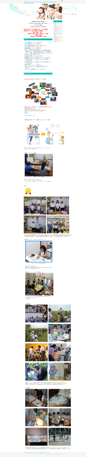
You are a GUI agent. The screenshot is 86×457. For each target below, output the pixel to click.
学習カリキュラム (56, 28)
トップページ (56, 21)
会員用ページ (56, 39)
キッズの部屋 (36, 452)
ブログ (55, 31)
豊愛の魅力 (56, 37)
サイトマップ (47, 452)
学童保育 (29, 452)
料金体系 (55, 26)
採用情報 (41, 452)
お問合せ (43, 53)
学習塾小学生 (32, 452)
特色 (55, 24)
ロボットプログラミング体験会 (58, 34)
